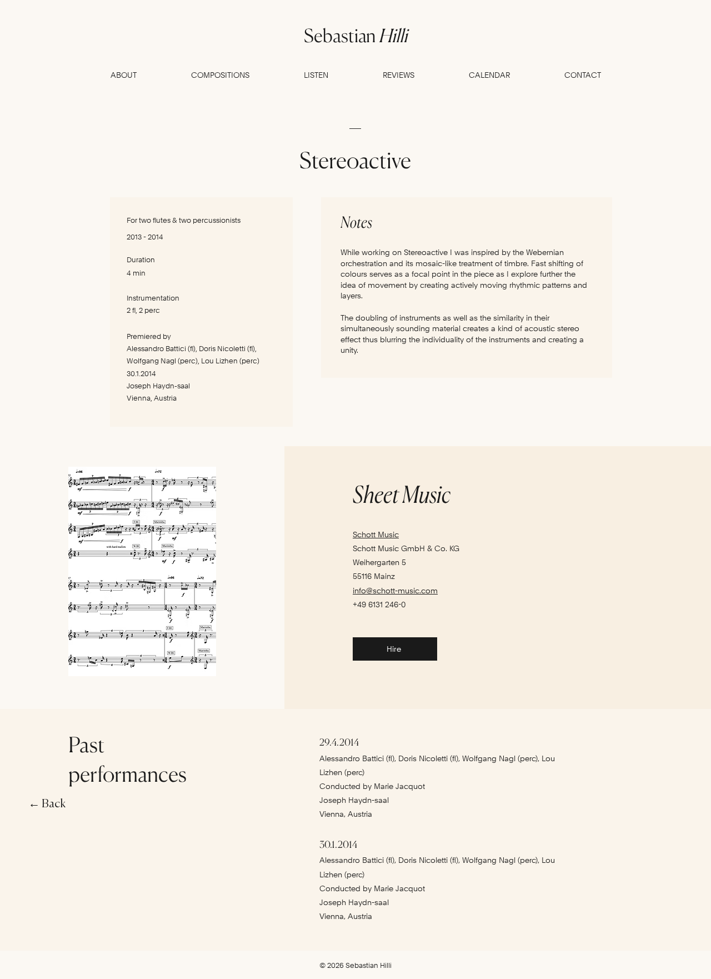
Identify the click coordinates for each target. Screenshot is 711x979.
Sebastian (355, 35)
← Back (47, 804)
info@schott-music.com (395, 590)
